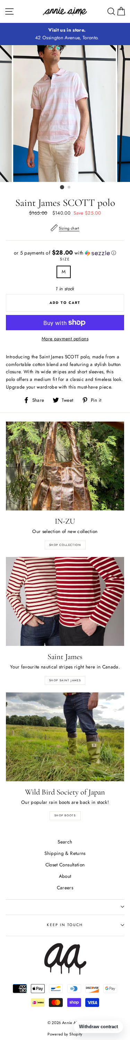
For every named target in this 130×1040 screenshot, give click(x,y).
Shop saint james (65, 680)
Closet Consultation (65, 864)
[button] (65, 252)
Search (65, 841)
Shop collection (65, 545)
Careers (65, 887)
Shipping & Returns (64, 853)
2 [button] (69, 187)
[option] (65, 34)
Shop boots (65, 815)
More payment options (65, 338)
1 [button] (62, 187)
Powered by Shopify (64, 1034)
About (65, 876)
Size (65, 259)
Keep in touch (65, 924)
